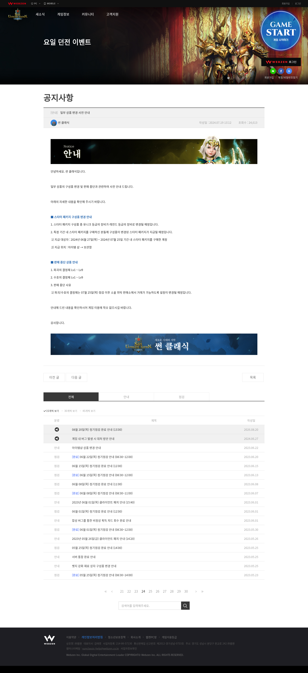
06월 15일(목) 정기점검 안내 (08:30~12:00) (102, 475)
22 (129, 591)
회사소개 (136, 637)
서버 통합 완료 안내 (84, 557)
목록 (253, 377)
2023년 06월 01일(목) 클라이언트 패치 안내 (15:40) (103, 502)
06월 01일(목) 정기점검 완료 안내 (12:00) (97, 511)
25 (150, 591)
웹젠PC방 (151, 637)
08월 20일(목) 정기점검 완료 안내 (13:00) (97, 429)
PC (35, 3)
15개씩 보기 (52, 411)
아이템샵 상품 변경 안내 (86, 448)
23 (136, 591)
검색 (185, 606)
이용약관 (71, 637)
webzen (17, 3)
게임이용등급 (169, 637)
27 (164, 591)
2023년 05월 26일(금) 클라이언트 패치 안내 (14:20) (103, 538)
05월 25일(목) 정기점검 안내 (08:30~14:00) (102, 575)
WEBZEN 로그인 (281, 62)
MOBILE (51, 3)
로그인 (298, 3)
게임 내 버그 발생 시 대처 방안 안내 (93, 438)
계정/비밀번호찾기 (288, 77)
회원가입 (286, 3)
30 (186, 591)
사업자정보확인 (129, 648)
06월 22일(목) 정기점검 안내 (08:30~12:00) (102, 457)
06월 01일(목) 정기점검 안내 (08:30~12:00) (102, 529)
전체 (71, 397)
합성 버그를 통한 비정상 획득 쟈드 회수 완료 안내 (101, 520)
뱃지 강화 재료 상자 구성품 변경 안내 (94, 566)
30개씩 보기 (70, 411)
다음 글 (76, 377)
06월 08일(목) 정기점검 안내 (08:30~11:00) (102, 493)
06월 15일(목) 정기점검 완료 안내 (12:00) (97, 466)
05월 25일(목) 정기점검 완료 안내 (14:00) (97, 548)
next (246, 78)
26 (157, 591)
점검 (181, 397)
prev (222, 78)
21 (122, 591)
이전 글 (54, 377)
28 (172, 591)
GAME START (280, 30)
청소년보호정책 (116, 637)
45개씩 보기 (89, 411)
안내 (126, 397)
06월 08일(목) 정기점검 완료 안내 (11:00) (97, 484)
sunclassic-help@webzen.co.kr (100, 648)
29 (179, 591)
